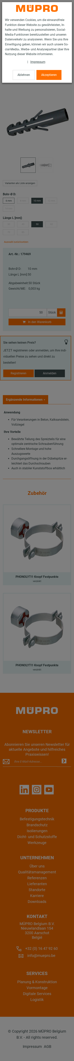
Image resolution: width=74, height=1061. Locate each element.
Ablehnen (23, 75)
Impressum (37, 62)
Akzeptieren (49, 75)
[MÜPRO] (37, 8)
